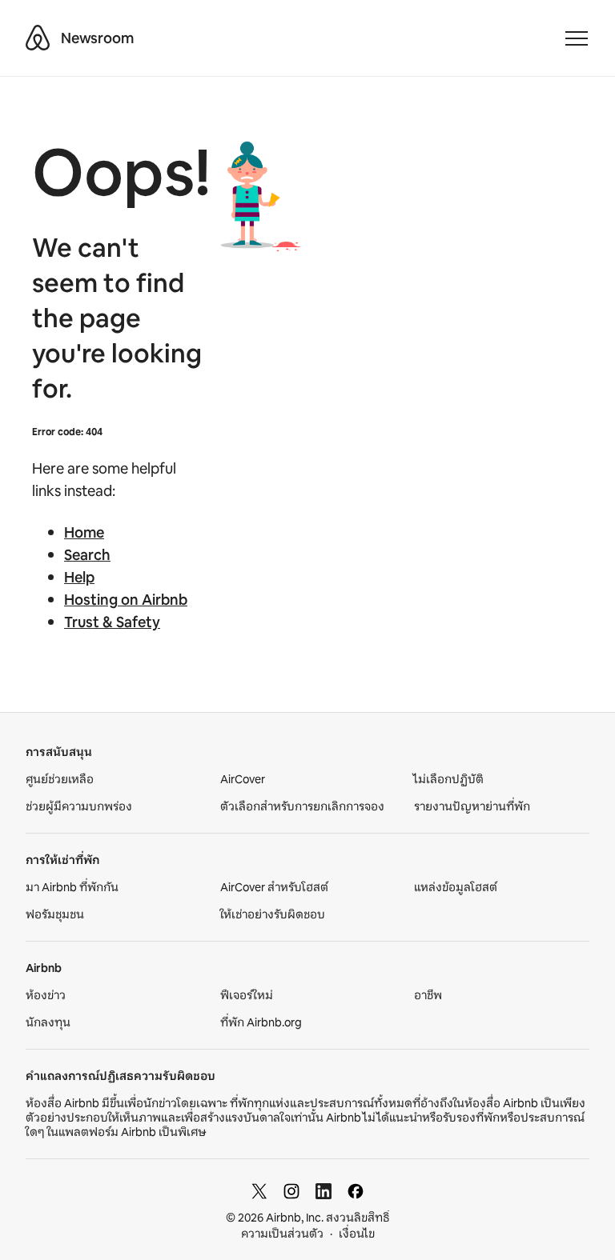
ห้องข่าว (46, 995)
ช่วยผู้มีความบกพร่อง (79, 806)
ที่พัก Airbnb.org (261, 1022)
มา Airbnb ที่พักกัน (72, 887)
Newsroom (97, 38)
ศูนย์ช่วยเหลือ (60, 779)
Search (87, 555)
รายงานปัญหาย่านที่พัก (472, 806)
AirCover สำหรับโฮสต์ (274, 887)
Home (84, 533)
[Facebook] (355, 1191)
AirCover (242, 779)
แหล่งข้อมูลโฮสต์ (455, 887)
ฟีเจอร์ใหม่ (246, 995)
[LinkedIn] (323, 1191)
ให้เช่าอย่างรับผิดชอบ (272, 914)
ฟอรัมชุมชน (55, 914)
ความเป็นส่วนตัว (282, 1233)
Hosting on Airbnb (125, 600)
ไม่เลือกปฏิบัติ (449, 779)
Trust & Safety (112, 622)
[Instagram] (291, 1191)
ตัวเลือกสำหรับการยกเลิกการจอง (302, 806)
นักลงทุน (48, 1022)
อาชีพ (428, 995)
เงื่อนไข (357, 1233)
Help (79, 577)
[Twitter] (259, 1191)
